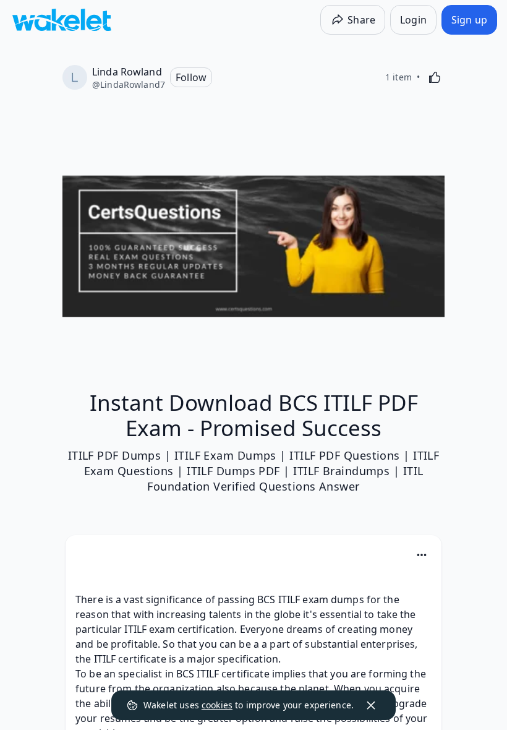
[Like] (435, 77)
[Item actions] (422, 555)
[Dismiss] (371, 705)
